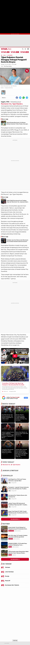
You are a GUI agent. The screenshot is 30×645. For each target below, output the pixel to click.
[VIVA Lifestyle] (15, 52)
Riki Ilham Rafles (8, 66)
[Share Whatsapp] (23, 97)
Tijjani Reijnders (17, 104)
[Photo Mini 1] (3, 92)
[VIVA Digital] (5, 52)
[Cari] (22, 49)
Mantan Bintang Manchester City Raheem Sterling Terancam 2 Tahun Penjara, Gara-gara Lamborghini (17, 123)
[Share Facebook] (17, 97)
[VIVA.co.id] (6, 49)
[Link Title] (4, 481)
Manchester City (6, 104)
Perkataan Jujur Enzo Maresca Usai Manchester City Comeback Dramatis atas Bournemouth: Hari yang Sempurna (17, 240)
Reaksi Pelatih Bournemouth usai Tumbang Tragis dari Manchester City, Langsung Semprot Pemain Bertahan (17, 201)
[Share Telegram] (27, 97)
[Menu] (25, 49)
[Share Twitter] (20, 97)
